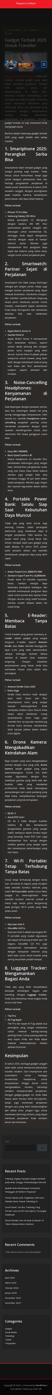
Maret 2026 (10, 1282)
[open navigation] (44, 64)
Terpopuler (10, 1343)
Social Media (11, 1332)
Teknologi (9, 1335)
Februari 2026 (11, 1287)
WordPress (41, 1385)
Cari (7, 1141)
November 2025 (13, 1302)
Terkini (8, 1339)
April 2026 (10, 1277)
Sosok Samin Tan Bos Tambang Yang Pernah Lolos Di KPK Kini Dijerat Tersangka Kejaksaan (25, 1211)
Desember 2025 (13, 1297)
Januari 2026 (11, 1292)
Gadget (8, 1328)
